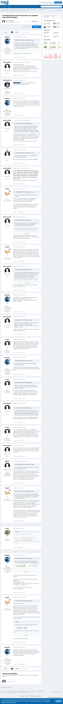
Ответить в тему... (13, 681)
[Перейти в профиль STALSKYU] (3, 21)
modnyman (27, 558)
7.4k (8, 350)
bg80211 (7, 461)
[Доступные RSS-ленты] (61, 692)
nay (7, 149)
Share (27, 21)
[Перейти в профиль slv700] (7, 343)
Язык (23, 696)
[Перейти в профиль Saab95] (7, 193)
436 (8, 90)
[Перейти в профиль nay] (7, 154)
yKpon (7, 528)
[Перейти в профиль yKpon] (7, 533)
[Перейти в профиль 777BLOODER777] (7, 84)
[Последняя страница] (20, 32)
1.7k (8, 47)
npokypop (7, 36)
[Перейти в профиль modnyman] (55, 27)
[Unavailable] (26, 569)
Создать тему (27, 26)
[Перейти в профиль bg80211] (7, 465)
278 (8, 72)
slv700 (7, 339)
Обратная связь (33, 696)
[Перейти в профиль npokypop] (7, 41)
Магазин (3, 6)
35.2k (8, 199)
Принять (58, 701)
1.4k (8, 539)
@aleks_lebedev (17, 82)
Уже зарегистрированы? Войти (46, 2)
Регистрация (58, 2)
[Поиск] (60, 7)
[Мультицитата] (20, 57)
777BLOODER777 (7, 80)
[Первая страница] (2, 32)
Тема (27, 696)
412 (7, 472)
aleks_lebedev (28, 40)
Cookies (39, 696)
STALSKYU (11, 20)
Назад (5, 32)
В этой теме (55, 6)
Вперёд (17, 32)
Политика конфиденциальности (55, 697)
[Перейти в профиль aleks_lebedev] (7, 66)
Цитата (24, 57)
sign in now (29, 675)
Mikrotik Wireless (16, 22)
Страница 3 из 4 (26, 32)
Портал (9, 6)
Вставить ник (15, 57)
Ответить (36, 26)
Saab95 (7, 188)
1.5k (8, 160)
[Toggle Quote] (15, 40)
